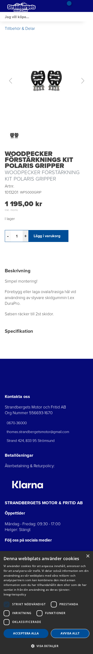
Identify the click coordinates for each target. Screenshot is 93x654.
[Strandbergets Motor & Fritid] (28, 6)
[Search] (88, 16)
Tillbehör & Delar (20, 28)
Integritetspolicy (15, 594)
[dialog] (46, 602)
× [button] (87, 556)
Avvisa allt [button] (70, 633)
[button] (46, 81)
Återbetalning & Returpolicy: (30, 466)
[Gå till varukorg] (67, 6)
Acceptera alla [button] (26, 633)
